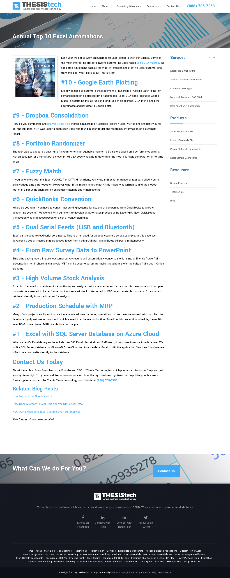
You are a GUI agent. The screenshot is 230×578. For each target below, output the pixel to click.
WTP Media (165, 572)
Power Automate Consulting (95, 554)
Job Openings (64, 551)
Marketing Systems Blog (90, 561)
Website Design (150, 572)
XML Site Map (174, 561)
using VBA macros (148, 63)
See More (211, 57)
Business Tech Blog (64, 561)
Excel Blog (206, 558)
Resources (153, 6)
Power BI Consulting (67, 554)
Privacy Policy (97, 551)
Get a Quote (146, 561)
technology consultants (78, 380)
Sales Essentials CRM (181, 131)
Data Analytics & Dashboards (185, 106)
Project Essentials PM (181, 140)
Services (178, 57)
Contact (138, 507)
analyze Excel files (58, 124)
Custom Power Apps (181, 88)
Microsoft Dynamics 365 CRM (186, 97)
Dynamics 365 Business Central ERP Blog (152, 558)
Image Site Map (192, 561)
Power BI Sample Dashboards (185, 149)
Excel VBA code (128, 96)
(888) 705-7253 (201, 6)
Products (178, 118)
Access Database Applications (186, 79)
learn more (69, 375)
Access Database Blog (40, 561)
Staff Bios (49, 551)
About (105, 6)
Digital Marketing (132, 572)
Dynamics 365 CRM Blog (116, 558)
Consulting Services (128, 6)
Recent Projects (178, 183)
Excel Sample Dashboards (183, 158)
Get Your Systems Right (71, 558)
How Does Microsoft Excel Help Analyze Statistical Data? (48, 404)
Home (93, 6)
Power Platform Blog (188, 558)
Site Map (159, 561)
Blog (172, 200)
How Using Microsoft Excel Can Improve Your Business (46, 412)
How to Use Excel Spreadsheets (32, 396)
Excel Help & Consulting (182, 70)
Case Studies (93, 558)
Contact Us (173, 6)
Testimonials (177, 192)
